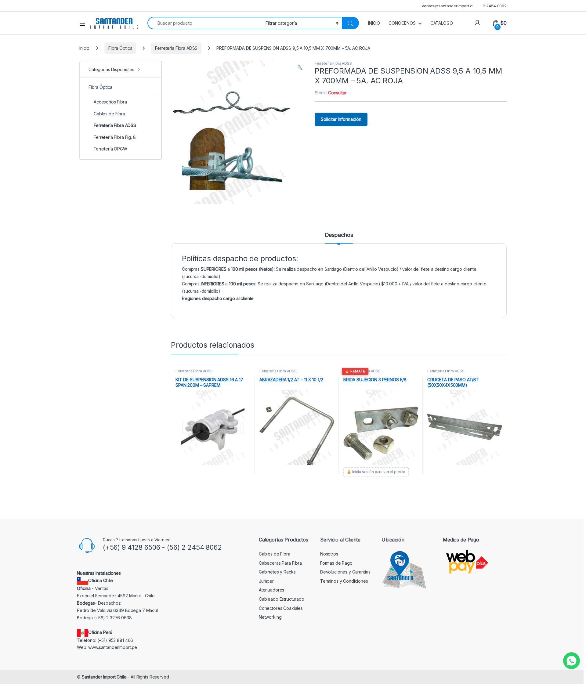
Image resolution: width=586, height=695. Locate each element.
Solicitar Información (341, 119)
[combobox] (204, 23)
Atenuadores (271, 589)
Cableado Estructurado (281, 599)
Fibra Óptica (120, 48)
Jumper (266, 581)
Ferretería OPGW (110, 148)
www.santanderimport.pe (112, 647)
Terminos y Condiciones (344, 581)
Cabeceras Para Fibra (280, 563)
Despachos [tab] (339, 235)
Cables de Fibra (109, 113)
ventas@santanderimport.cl (447, 5)
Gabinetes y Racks (277, 571)
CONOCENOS (402, 23)
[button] (299, 67)
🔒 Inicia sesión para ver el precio (376, 471)
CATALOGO (441, 23)
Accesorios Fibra (110, 101)
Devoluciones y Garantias (345, 571)
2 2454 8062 (495, 5)
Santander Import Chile (104, 676)
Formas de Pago (336, 563)
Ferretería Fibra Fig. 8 (115, 137)
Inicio (84, 48)
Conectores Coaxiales (281, 608)
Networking (270, 617)
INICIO (374, 23)
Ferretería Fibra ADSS (176, 48)
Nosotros (329, 553)
